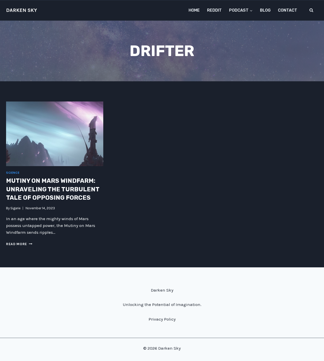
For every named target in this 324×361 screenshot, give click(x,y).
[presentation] (54, 133)
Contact (287, 10)
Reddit (214, 10)
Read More (19, 244)
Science (12, 172)
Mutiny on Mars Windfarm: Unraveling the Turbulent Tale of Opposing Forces (52, 189)
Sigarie (15, 208)
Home (194, 10)
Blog (265, 10)
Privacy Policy (162, 319)
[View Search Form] (311, 10)
